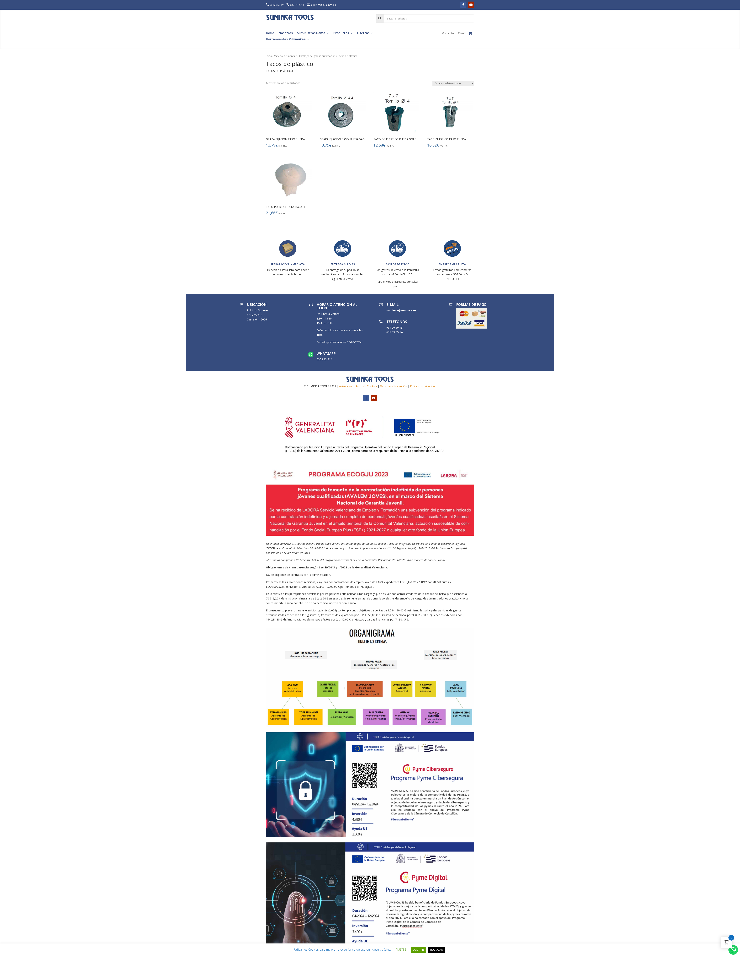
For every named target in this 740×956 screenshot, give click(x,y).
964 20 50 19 (276, 5)
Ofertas (363, 33)
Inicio (270, 33)
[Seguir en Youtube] (471, 5)
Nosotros (285, 33)
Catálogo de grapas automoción (317, 56)
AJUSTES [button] (401, 949)
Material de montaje (285, 56)
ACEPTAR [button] (418, 949)
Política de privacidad (423, 386)
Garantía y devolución (393, 386)
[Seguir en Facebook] (463, 5)
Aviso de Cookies (366, 386)
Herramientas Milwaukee (286, 39)
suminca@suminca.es (323, 5)
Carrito (462, 33)
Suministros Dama (311, 33)
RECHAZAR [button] (436, 949)
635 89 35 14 (297, 5)
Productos (341, 33)
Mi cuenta (447, 33)
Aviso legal (345, 386)
